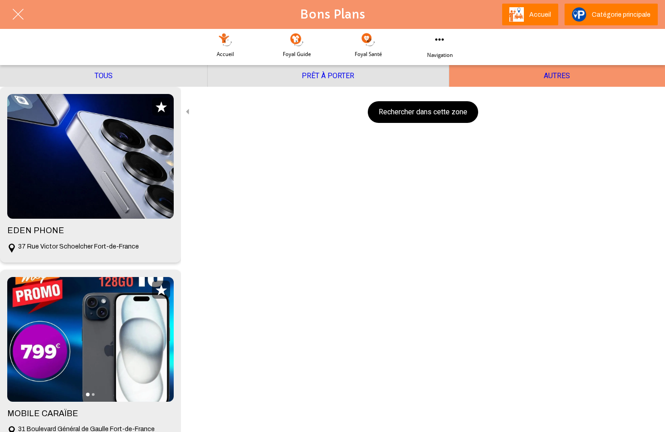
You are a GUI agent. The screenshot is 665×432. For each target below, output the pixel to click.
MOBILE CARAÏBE (42, 413)
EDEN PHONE (35, 230)
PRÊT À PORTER (328, 75)
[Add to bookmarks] (161, 107)
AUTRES (557, 75)
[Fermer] (18, 14)
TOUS (104, 75)
